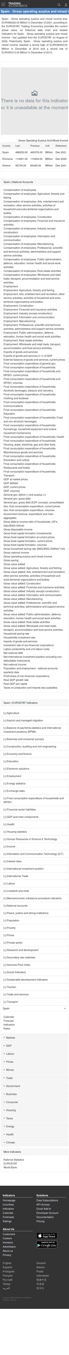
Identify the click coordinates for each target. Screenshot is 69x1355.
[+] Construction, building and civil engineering (30, 746)
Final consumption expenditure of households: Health (34, 437)
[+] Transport (11, 1002)
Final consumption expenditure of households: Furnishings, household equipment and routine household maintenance (30, 429)
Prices (9, 1062)
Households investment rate (19, 637)
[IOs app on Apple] (46, 1235)
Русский (7, 1280)
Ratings (7, 1221)
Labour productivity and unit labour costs (26, 649)
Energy (9, 1126)
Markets (10, 1037)
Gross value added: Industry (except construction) (32, 591)
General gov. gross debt (17, 498)
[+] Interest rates (13, 861)
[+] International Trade (16, 876)
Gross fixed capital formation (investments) (28, 533)
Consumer (11, 1102)
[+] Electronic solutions (16, 768)
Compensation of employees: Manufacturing (29, 244)
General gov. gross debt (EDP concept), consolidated (34, 502)
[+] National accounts (15, 905)
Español (7, 1267)
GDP (8, 1045)
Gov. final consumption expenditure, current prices (32, 506)
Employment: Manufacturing (19, 321)
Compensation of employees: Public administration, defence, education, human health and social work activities (33, 263)
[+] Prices (9, 935)
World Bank (10, 1167)
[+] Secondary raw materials (19, 957)
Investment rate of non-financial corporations (29, 645)
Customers (9, 1234)
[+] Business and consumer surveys (24, 739)
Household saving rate (16, 633)
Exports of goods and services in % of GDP (28, 356)
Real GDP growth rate (16, 680)
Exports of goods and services (21, 352)
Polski (39, 1271)
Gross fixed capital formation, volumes (25, 545)
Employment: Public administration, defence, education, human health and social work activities (32, 334)
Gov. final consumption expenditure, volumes (29, 510)
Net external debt (13, 653)
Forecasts (8, 1217)
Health (9, 1134)
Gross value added (14, 564)
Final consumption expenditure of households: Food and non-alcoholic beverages (33, 419)
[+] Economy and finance (18, 754)
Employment (11, 286)
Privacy (7, 1255)
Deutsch (41, 1263)
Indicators (9, 1024)
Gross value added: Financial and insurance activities (34, 587)
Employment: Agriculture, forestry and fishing (29, 290)
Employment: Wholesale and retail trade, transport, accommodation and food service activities (32, 346)
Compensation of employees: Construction (28, 217)
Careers (7, 1238)
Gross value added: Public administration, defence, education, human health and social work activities (32, 616)
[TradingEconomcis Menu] (4, 4)
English (7, 1263)
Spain (5, 152)
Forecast (8, 1021)
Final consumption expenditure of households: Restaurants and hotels (30, 465)
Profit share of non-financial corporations (26, 676)
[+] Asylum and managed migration (23, 720)
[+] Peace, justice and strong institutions (26, 913)
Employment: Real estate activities (23, 340)
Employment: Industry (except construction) (28, 313)
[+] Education (11, 761)
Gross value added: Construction (22, 583)
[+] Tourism (10, 987)
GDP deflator (11, 483)
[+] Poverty (10, 928)
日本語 (40, 1284)
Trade (9, 1078)
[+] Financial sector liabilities (20, 809)
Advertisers (9, 1246)
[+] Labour (9, 883)
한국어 (40, 1288)
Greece (6, 165)
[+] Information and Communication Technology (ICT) (33, 854)
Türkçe (6, 1284)
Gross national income (16, 552)
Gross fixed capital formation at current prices (29, 537)
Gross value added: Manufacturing (23, 599)
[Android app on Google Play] (46, 1244)
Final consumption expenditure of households (29, 367)
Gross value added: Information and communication (33, 595)
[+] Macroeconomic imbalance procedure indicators (32, 898)
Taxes (9, 1118)
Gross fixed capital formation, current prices (28, 541)
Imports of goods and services (20, 641)
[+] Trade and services (16, 994)
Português (8, 1271)
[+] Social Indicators (15, 972)
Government (12, 1086)
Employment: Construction (19, 305)
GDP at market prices (16, 479)
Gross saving (11, 560)
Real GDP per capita (15, 684)
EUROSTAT (45, 37)
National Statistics (14, 1159)
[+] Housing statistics (15, 831)
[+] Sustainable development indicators (26, 979)
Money (9, 1070)
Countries (8, 1204)
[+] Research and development (21, 950)
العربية (6, 1288)
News (7, 1028)
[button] (66, 5)
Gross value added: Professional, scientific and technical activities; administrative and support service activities (34, 606)
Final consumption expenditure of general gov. (30, 363)
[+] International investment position (24, 868)
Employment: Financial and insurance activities (30, 309)
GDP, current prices (15, 487)
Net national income (15, 664)
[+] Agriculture (11, 713)
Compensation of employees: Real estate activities (32, 271)
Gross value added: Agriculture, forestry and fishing (32, 568)
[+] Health (9, 824)
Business (11, 1094)
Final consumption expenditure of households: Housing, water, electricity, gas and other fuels (30, 442)
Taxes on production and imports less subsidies (30, 687)
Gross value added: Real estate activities (27, 622)
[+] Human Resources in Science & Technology (30, 839)
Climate (10, 1142)
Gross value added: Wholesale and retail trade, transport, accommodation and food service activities (33, 628)
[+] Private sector (13, 942)
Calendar (9, 1017)
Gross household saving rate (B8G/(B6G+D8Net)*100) (34, 548)
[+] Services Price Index (17, 965)
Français (8, 1275)
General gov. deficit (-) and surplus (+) (25, 494)
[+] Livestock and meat (16, 891)
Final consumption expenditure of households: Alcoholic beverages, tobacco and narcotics (30, 388)
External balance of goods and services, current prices (34, 359)
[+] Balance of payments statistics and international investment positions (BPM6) (32, 729)
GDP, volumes (12, 491)
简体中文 (41, 1280)
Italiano (40, 1267)
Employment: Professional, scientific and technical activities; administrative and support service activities (34, 327)
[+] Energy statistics (15, 783)
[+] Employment (12, 776)
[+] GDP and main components (21, 817)
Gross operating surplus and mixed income (28, 556)
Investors (8, 1242)
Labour (9, 1053)
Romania (7, 159)
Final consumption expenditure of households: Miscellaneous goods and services (30, 450)
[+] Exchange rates (14, 791)
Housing (10, 1110)
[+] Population (11, 920)
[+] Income (9, 846)
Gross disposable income (18, 529)
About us (8, 1251)
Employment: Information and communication (29, 317)
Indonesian (42, 1275)
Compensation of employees (20, 190)
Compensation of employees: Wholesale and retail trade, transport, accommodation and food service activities (32, 278)
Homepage (9, 1200)
